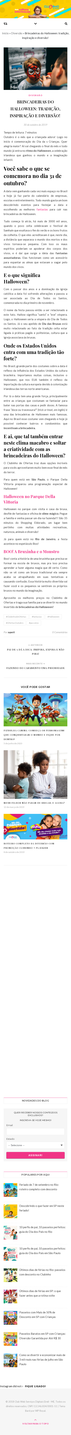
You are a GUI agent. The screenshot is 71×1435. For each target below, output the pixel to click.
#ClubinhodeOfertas (16, 616)
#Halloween (53, 616)
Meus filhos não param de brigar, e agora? (34, 802)
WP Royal (40, 1410)
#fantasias (37, 616)
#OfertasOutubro (14, 622)
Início (5, 33)
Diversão (16, 33)
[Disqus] (35, 923)
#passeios (34, 622)
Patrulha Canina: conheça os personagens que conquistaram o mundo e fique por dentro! (34, 735)
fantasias (42, 209)
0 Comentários (59, 632)
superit (11, 632)
